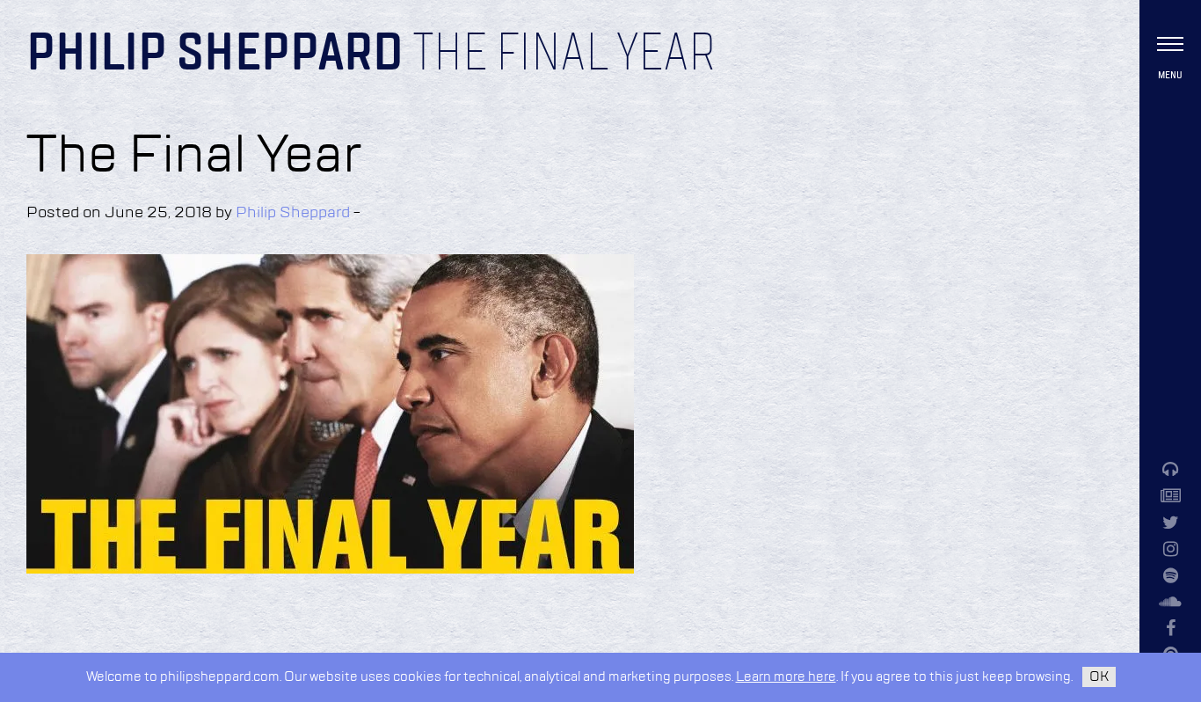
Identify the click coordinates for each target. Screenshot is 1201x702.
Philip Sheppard (215, 54)
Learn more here (786, 677)
